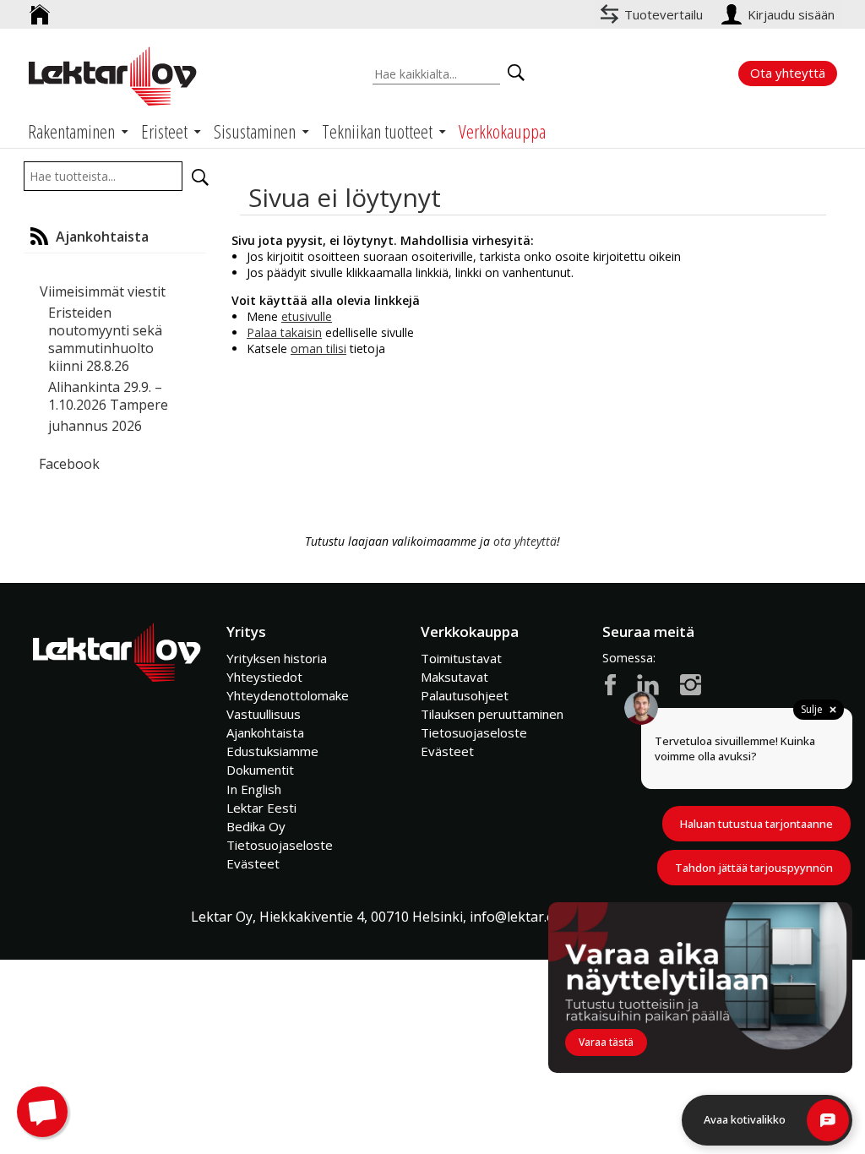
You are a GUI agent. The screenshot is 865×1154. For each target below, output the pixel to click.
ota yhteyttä (525, 541)
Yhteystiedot (264, 676)
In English (253, 789)
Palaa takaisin (284, 332)
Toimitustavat (461, 658)
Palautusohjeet (465, 695)
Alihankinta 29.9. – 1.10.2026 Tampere (108, 396)
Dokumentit (260, 769)
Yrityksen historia (276, 658)
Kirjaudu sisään (793, 14)
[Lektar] (112, 76)
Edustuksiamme (272, 751)
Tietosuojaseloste (279, 844)
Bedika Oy (256, 826)
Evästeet (253, 863)
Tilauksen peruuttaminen (492, 713)
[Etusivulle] (40, 8)
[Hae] (200, 177)
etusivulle (306, 316)
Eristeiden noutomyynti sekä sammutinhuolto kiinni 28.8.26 (105, 339)
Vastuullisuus (263, 713)
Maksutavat (454, 676)
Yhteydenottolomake (287, 695)
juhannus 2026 (95, 425)
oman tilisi (318, 348)
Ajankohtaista (265, 732)
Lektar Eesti (261, 807)
